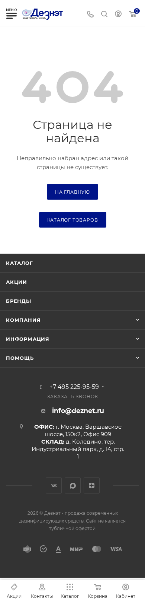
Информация (27, 339)
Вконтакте (54, 485)
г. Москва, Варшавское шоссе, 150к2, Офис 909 (83, 430)
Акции (16, 282)
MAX (73, 485)
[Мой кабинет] (118, 14)
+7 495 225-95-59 (74, 387)
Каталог (19, 263)
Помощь (20, 358)
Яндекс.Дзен (92, 485)
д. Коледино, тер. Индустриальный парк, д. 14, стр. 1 (78, 449)
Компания (23, 320)
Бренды (18, 301)
